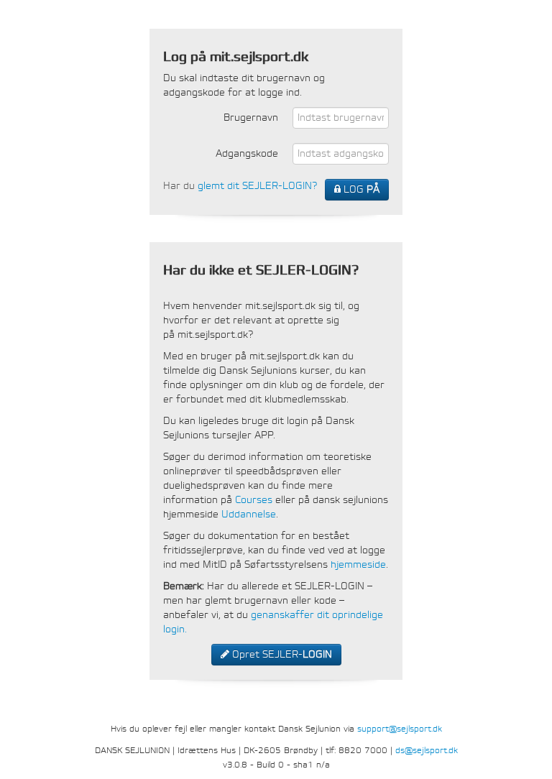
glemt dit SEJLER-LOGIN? (257, 186)
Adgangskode (247, 153)
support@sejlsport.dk (399, 729)
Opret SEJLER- (280, 654)
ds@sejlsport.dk (426, 750)
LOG (360, 189)
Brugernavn (251, 117)
